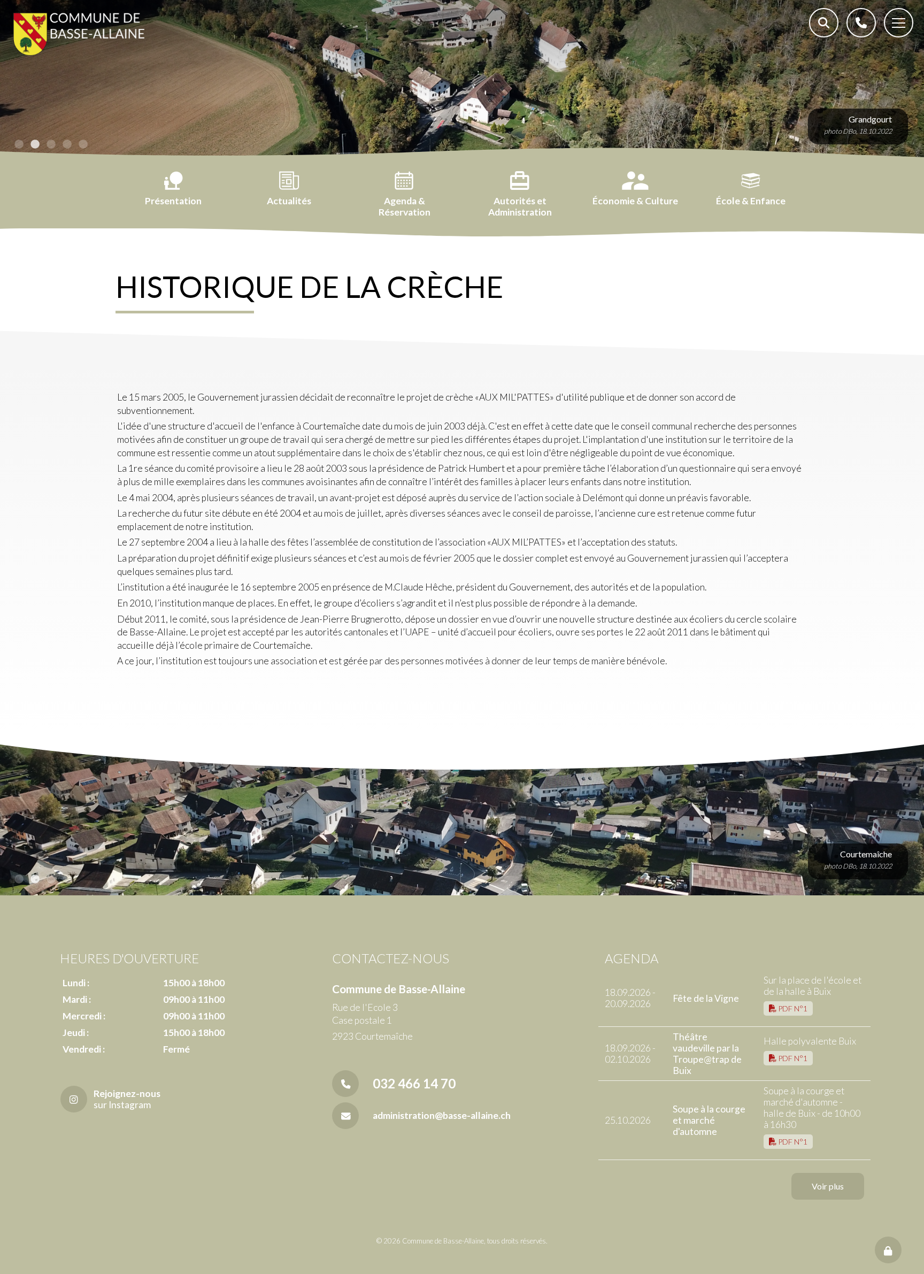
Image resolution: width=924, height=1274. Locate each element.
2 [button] (34, 144)
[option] (462, 80)
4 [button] (66, 144)
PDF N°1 (791, 1008)
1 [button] (18, 144)
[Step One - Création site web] (462, 1263)
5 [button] (83, 144)
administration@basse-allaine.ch (442, 1115)
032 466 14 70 (414, 1083)
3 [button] (50, 144)
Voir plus (828, 1186)
